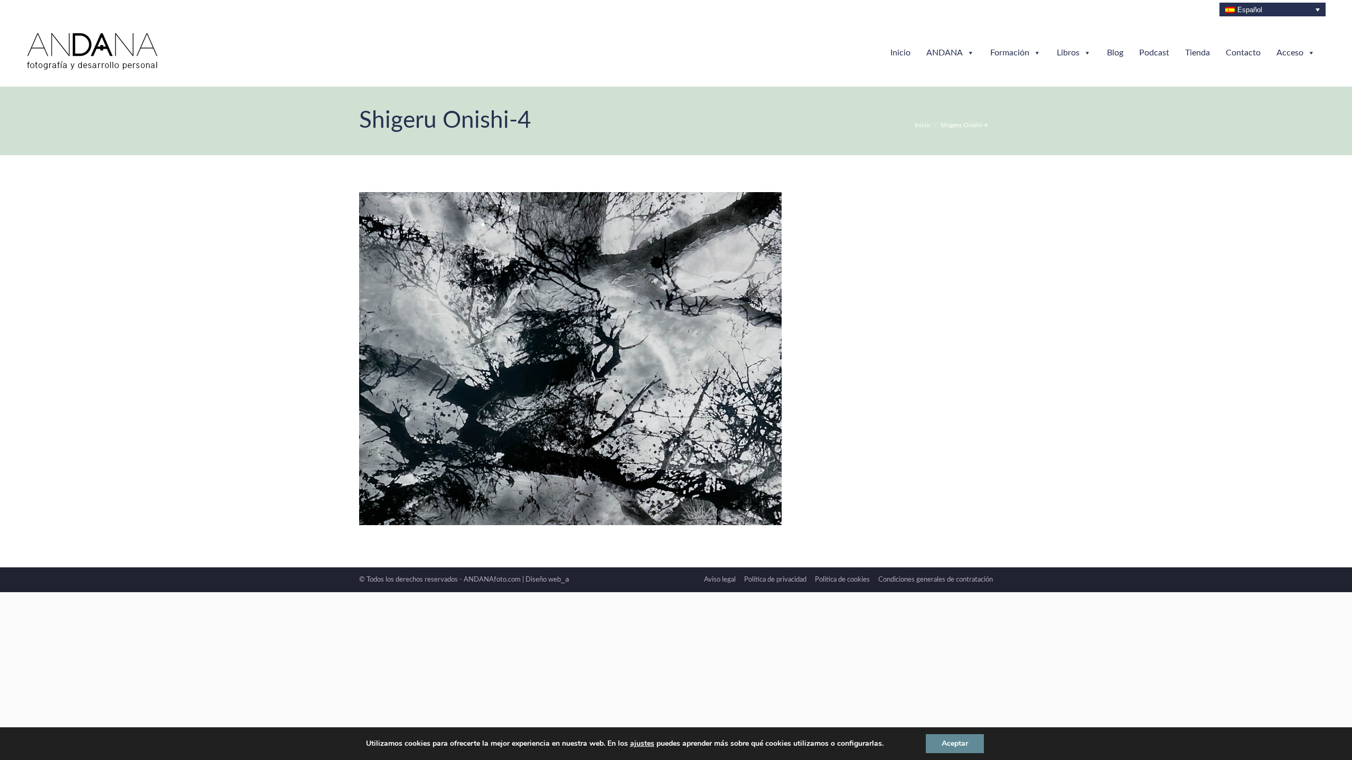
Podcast (1154, 53)
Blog (1115, 53)
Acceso (1289, 53)
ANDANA (944, 53)
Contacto (1243, 53)
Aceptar (955, 743)
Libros (1068, 53)
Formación (1009, 53)
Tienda (1197, 53)
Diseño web (547, 579)
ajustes (642, 743)
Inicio (900, 53)
